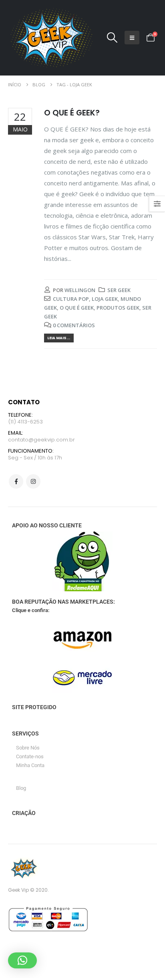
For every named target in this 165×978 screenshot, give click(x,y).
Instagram (33, 481)
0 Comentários (74, 325)
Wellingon (79, 290)
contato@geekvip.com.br (41, 439)
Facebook (16, 481)
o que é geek (77, 307)
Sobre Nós (28, 748)
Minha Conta (30, 765)
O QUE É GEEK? (72, 112)
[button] (112, 37)
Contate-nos (30, 756)
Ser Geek (119, 290)
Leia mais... (58, 337)
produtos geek (118, 307)
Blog (21, 788)
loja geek (105, 298)
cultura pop (71, 298)
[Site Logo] (50, 38)
